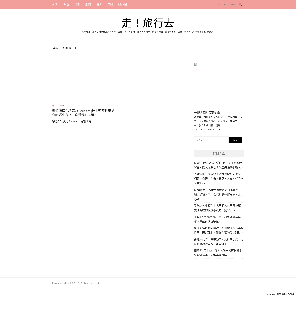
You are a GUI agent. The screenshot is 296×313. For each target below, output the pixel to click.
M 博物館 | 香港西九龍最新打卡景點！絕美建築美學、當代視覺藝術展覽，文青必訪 (218, 194)
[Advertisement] (148, 288)
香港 (66, 4)
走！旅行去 (148, 23)
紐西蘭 (122, 4)
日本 (77, 4)
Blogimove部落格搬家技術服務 (279, 294)
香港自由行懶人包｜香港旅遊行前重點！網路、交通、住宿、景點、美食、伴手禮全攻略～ (218, 178)
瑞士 (99, 4)
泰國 (88, 4)
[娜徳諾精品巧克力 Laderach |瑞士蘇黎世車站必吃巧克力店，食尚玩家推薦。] (84, 82)
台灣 (55, 4)
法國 (110, 4)
